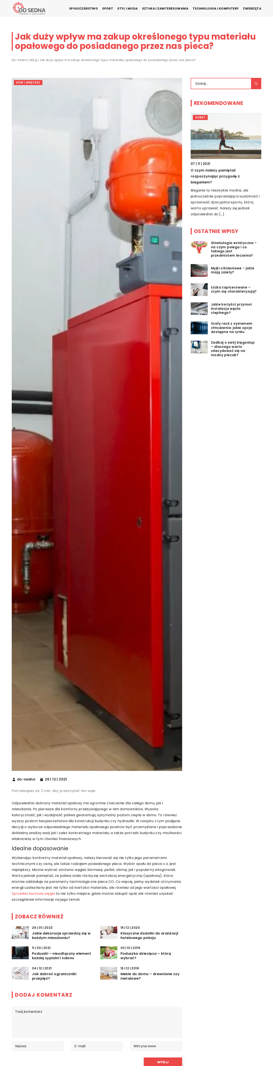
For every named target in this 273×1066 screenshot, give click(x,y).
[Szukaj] (256, 83)
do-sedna (26, 779)
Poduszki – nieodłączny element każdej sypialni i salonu (61, 956)
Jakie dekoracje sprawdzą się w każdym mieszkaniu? (61, 935)
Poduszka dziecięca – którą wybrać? (146, 956)
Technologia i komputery (216, 8)
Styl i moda (127, 8)
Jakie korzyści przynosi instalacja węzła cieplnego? (231, 308)
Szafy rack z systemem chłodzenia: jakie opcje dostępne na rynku (231, 328)
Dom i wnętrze (28, 82)
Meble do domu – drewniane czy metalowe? (150, 976)
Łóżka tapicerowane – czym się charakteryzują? (234, 289)
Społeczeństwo (83, 8)
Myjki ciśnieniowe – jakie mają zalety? (232, 270)
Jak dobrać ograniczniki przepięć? (54, 976)
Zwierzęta (252, 8)
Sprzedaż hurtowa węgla (33, 893)
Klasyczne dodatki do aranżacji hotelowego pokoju (149, 935)
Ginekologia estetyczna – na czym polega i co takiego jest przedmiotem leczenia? (226, 176)
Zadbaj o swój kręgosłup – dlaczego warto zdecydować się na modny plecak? (233, 349)
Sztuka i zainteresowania (165, 8)
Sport (107, 8)
